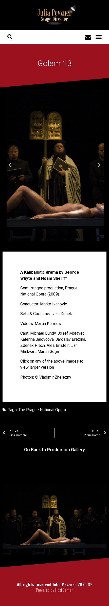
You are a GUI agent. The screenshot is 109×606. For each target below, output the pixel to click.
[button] (99, 37)
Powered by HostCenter (54, 590)
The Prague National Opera (42, 409)
